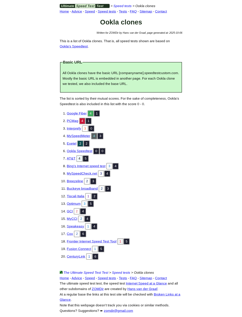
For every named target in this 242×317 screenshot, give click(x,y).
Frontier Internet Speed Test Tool (91, 241)
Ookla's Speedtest (74, 46)
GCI (70, 211)
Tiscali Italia (75, 196)
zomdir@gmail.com (118, 311)
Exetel (71, 143)
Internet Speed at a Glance (146, 283)
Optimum (74, 203)
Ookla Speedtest (79, 151)
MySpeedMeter (78, 136)
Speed (90, 11)
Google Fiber (77, 113)
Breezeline (75, 181)
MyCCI (72, 219)
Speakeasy (75, 226)
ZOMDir (98, 289)
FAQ (133, 11)
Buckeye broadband (82, 188)
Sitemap (146, 11)
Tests (123, 11)
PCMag (72, 121)
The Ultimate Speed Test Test (85, 272)
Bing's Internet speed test (86, 166)
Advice (77, 11)
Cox (70, 234)
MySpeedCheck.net (82, 173)
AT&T (71, 158)
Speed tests (122, 6)
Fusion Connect (79, 249)
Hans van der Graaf (142, 289)
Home (64, 11)
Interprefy (74, 128)
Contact (161, 11)
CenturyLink (76, 256)
